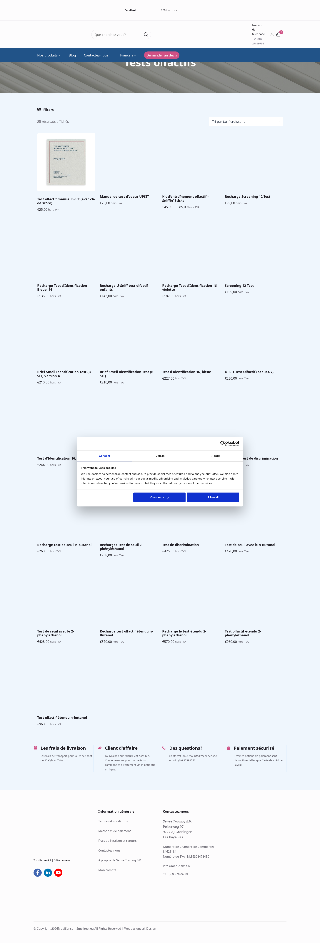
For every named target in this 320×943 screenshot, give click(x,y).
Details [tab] (160, 455)
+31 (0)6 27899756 (175, 874)
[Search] (146, 34)
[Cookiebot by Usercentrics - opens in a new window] (223, 443)
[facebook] (38, 873)
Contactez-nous (96, 55)
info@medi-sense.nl (177, 866)
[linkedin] (48, 873)
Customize (157, 497)
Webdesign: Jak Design (140, 929)
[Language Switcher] (134, 55)
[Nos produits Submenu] (59, 55)
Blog (72, 55)
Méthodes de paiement (114, 831)
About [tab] (215, 455)
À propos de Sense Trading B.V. (119, 860)
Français (126, 55)
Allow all (213, 497)
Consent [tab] (104, 455)
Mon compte (107, 870)
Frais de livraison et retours (117, 841)
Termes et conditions (113, 821)
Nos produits (47, 55)
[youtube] (58, 873)
